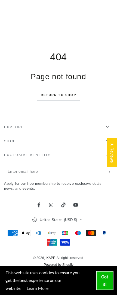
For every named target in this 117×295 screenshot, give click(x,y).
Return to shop (58, 95)
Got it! (104, 280)
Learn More (37, 288)
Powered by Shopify (58, 265)
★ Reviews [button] (112, 152)
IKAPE (50, 258)
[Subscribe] (110, 172)
